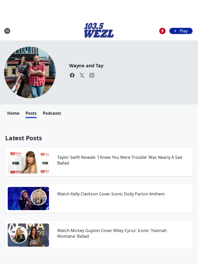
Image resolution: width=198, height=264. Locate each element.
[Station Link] (99, 30)
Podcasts (52, 113)
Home (13, 113)
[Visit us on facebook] (72, 75)
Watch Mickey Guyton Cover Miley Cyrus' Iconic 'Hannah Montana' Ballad (112, 233)
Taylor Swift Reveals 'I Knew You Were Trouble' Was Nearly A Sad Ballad (119, 160)
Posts (31, 113)
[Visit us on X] (82, 75)
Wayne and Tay (86, 65)
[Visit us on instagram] (92, 75)
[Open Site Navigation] (7, 31)
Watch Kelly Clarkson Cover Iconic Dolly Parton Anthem (111, 194)
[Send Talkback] (162, 31)
